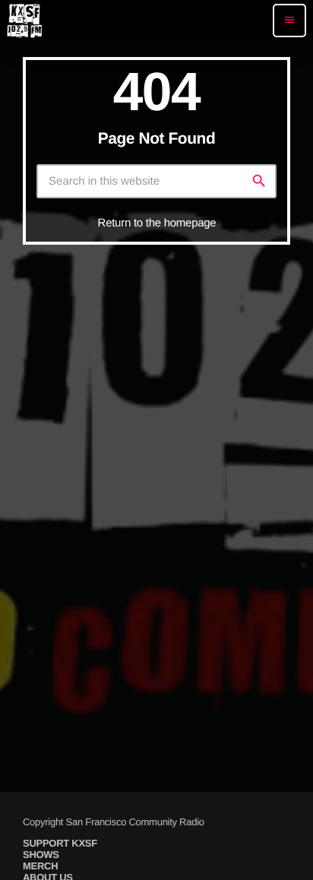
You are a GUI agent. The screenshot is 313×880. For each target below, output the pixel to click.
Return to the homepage (157, 223)
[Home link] (24, 20)
